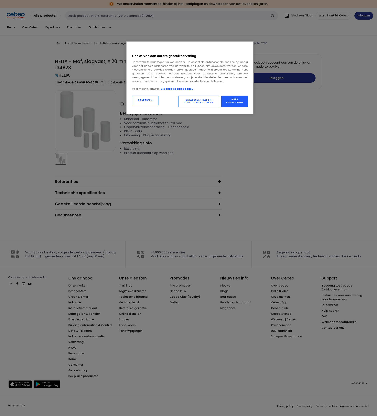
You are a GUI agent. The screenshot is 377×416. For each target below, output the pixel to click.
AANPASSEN (145, 100)
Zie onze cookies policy (177, 89)
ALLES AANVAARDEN (234, 101)
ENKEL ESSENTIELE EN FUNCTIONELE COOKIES (198, 101)
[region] (190, 78)
